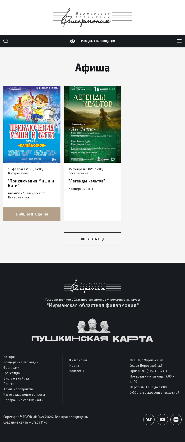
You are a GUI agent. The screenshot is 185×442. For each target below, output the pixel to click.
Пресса (8, 384)
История (9, 357)
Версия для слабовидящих (97, 41)
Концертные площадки (20, 362)
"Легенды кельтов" (86, 181)
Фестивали (11, 367)
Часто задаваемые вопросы (24, 394)
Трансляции (12, 373)
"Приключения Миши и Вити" (31, 183)
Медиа (74, 365)
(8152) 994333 (156, 371)
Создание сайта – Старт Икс (25, 422)
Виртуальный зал (16, 378)
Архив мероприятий (18, 389)
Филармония (78, 360)
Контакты (76, 371)
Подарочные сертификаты (23, 400)
